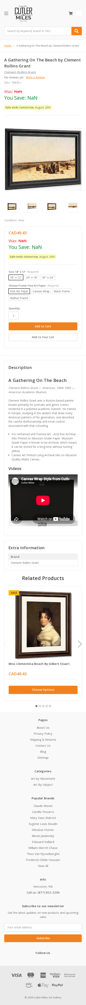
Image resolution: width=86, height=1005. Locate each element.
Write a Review (35, 77)
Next (80, 644)
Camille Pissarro (43, 812)
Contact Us (43, 745)
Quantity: (14, 308)
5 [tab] (50, 706)
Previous (5, 644)
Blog (43, 751)
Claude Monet (43, 806)
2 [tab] (40, 706)
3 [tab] (43, 706)
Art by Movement (43, 779)
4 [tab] (47, 706)
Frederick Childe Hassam (43, 860)
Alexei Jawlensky (43, 836)
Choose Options (43, 689)
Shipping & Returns (43, 739)
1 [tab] (36, 706)
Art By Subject (43, 785)
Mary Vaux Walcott (43, 818)
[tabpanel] (43, 643)
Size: (24, 272)
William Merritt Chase (43, 848)
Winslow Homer (43, 830)
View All (43, 866)
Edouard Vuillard (43, 842)
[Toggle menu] (6, 13)
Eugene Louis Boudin (43, 824)
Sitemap (43, 758)
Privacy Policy (43, 733)
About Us (43, 727)
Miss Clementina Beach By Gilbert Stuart (39, 664)
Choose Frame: (34, 285)
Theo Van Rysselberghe (43, 854)
